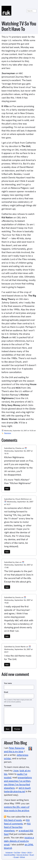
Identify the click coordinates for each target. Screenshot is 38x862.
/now (15, 770)
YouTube (17, 852)
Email (6, 692)
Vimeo (23, 852)
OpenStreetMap (9, 855)
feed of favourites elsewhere (17, 827)
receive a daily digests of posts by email (19, 841)
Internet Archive (22, 855)
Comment (7, 705)
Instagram (9, 852)
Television (7, 433)
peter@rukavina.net (14, 791)
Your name (8, 683)
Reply (7, 488)
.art (32, 855)
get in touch (25, 787)
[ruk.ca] (19, 10)
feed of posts (13, 820)
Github (22, 857)
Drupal (16, 857)
